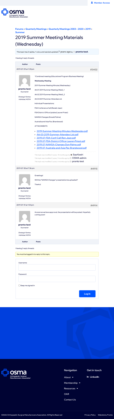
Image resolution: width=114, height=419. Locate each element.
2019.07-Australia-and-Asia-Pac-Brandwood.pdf (62, 147)
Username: (22, 263)
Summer (20, 32)
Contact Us (70, 399)
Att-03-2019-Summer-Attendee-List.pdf (57, 134)
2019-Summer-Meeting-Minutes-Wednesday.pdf (62, 131)
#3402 (93, 69)
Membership (71, 382)
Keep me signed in (28, 285)
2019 (88, 29)
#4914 (94, 205)
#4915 (94, 168)
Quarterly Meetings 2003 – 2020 (66, 29)
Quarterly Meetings (36, 29)
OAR (66, 394)
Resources (69, 388)
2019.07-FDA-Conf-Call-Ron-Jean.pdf (56, 137)
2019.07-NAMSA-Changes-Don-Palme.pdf (59, 144)
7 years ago (64, 51)
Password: (22, 274)
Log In (87, 293)
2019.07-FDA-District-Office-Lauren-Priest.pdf (61, 141)
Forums (19, 29)
